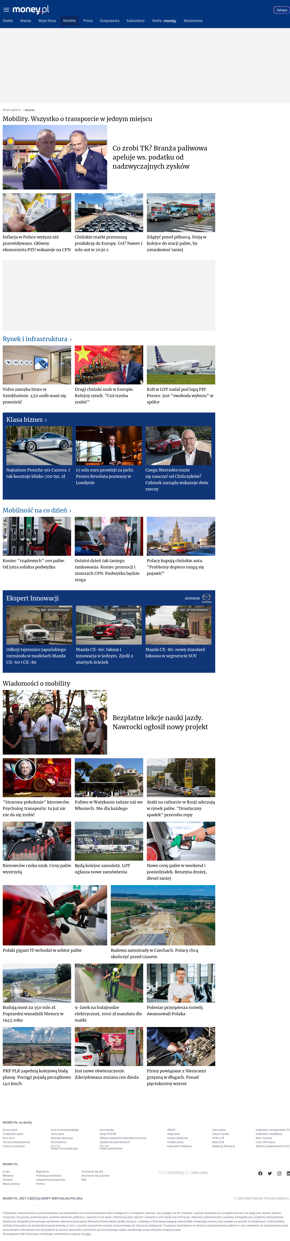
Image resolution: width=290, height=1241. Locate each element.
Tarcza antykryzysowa (16, 1142)
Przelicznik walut (13, 1134)
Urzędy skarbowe (177, 1138)
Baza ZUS (218, 1142)
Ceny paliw (219, 1130)
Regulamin (42, 1171)
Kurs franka (107, 1130)
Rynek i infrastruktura (35, 339)
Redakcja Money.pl (223, 1146)
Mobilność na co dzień (35, 510)
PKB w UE (218, 1138)
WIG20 (171, 1130)
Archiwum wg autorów (95, 1175)
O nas (6, 1171)
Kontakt (7, 1179)
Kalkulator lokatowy (179, 1146)
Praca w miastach (14, 1146)
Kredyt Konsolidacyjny (64, 1148)
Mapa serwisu (11, 1183)
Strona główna (12, 110)
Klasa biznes (24, 419)
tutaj (88, 1234)
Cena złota (57, 1134)
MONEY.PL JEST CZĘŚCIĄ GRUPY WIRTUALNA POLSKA (42, 1198)
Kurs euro (8, 1138)
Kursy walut (10, 1130)
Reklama (8, 1175)
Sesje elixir (173, 1134)
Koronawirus (58, 1142)
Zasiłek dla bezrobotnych (115, 1142)
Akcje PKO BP (108, 1134)
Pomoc (40, 1183)
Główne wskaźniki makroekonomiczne (123, 1138)
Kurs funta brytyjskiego (65, 1130)
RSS (84, 1179)
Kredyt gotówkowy (111, 1148)
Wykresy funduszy (62, 1138)
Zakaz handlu (220, 1134)
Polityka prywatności (49, 1175)
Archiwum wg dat (92, 1171)
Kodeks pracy (175, 1142)
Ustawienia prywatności (50, 1179)
